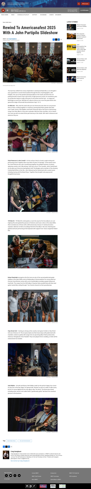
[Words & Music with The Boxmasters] (71, 61)
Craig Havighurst (12, 39)
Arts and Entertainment (25, 440)
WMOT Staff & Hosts (36, 476)
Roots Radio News (7, 22)
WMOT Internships (55, 476)
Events (52, 14)
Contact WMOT (35, 473)
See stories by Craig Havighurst (20, 461)
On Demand (43, 14)
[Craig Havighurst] (6, 455)
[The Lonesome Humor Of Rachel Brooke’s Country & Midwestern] (71, 36)
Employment (53, 473)
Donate (86, 3)
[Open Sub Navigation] (9, 14)
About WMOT (35, 479)
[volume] (7, 10)
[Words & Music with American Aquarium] (71, 70)
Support (34, 14)
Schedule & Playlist (23, 14)
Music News (4, 14)
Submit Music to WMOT (56, 479)
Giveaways (58, 14)
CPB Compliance (73, 476)
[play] (3, 10)
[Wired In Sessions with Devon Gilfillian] (71, 27)
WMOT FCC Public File (74, 473)
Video (12, 14)
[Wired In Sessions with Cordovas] (71, 79)
